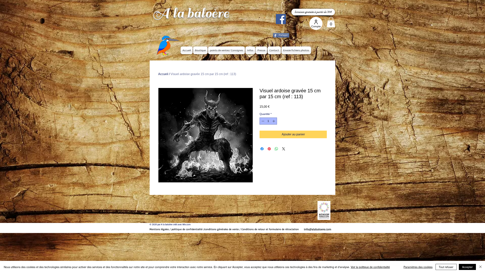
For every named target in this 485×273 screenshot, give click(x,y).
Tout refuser (446, 267)
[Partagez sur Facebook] (262, 149)
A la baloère (191, 13)
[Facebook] (281, 19)
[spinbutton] (268, 121)
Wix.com (186, 224)
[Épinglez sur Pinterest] (269, 149)
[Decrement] (262, 121)
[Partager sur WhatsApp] (276, 149)
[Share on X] (283, 149)
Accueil (163, 74)
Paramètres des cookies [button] (418, 267)
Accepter (467, 267)
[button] (331, 22)
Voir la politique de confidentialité (370, 267)
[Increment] (274, 121)
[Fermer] (480, 267)
